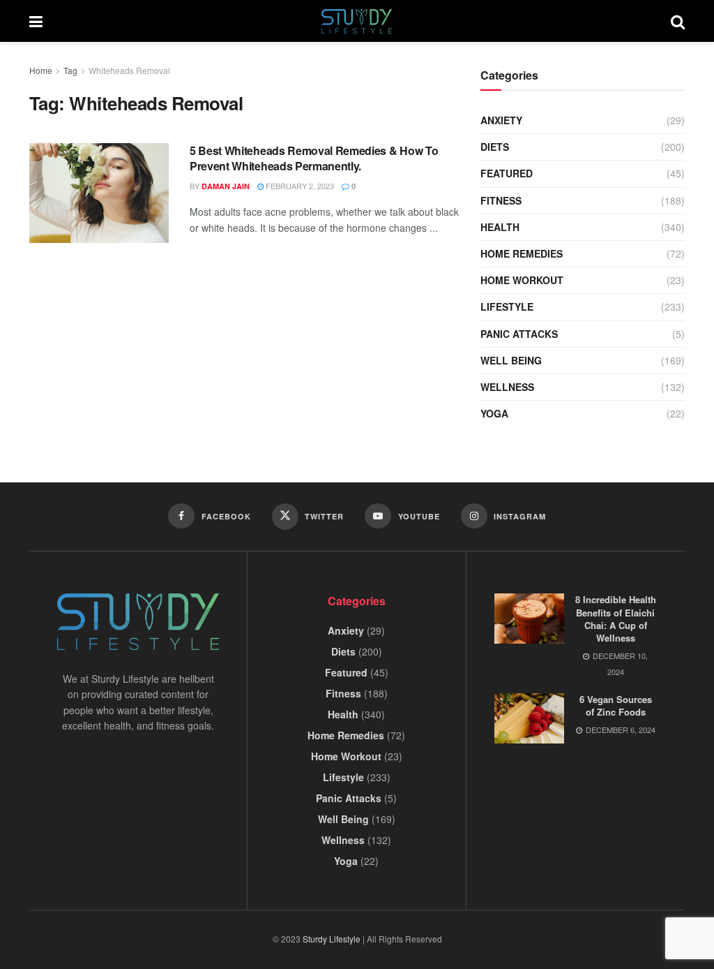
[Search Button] (678, 21)
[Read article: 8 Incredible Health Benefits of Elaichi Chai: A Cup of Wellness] (529, 618)
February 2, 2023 (299, 185)
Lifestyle (506, 306)
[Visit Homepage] (356, 21)
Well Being (511, 360)
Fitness (501, 200)
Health (499, 227)
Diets (494, 147)
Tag (70, 70)
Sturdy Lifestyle (331, 939)
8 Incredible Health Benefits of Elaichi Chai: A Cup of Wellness (615, 618)
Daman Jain (226, 186)
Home (40, 70)
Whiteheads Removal (129, 70)
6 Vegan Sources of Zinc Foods (615, 705)
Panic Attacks (519, 334)
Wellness (507, 387)
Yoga (494, 413)
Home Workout (521, 280)
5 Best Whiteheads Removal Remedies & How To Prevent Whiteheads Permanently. (314, 158)
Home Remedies (521, 253)
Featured (506, 173)
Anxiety (501, 120)
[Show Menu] (36, 21)
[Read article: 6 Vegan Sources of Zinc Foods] (529, 718)
